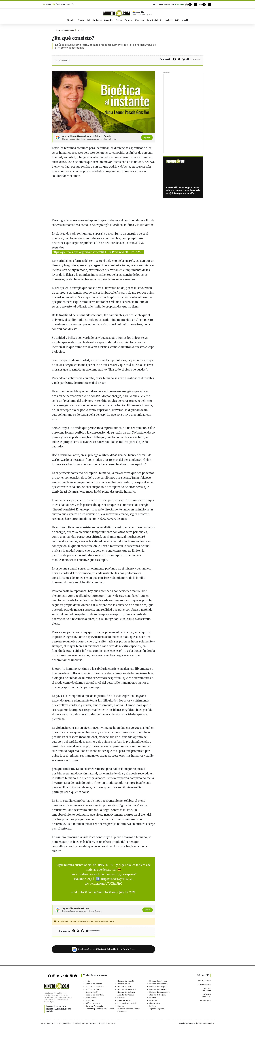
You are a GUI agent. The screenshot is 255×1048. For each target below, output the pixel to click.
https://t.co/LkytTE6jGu (116, 879)
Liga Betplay (154, 1003)
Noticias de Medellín (126, 981)
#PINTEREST (106, 865)
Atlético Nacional (93, 1003)
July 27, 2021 (127, 892)
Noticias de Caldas (93, 989)
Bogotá (81, 20)
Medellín (71, 20)
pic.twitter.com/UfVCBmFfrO (103, 883)
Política (119, 20)
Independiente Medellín (127, 1003)
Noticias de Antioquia (158, 981)
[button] (47, 4)
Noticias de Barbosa (126, 992)
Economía (139, 20)
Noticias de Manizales (95, 986)
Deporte (129, 20)
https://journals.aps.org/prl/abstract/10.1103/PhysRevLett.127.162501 (98, 252)
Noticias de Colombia (158, 984)
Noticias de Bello (124, 986)
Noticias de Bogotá (94, 984)
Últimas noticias (62, 4)
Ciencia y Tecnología (94, 1006)
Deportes (153, 1000)
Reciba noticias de (106, 949)
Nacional (169, 20)
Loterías (152, 998)
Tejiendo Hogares (156, 1009)
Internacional (91, 998)
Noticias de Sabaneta (126, 989)
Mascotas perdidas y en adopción (100, 1009)
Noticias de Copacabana (159, 992)
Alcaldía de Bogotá (157, 995)
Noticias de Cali (124, 984)
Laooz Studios (207, 1023)
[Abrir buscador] (73, 4)
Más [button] (184, 20)
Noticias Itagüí (91, 992)
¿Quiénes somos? (204, 981)
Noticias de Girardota (95, 995)
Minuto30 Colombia (65, 30)
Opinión (81, 30)
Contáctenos (205, 1000)
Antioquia (97, 20)
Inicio (88, 981)
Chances (120, 998)
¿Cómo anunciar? (204, 984)
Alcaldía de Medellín (125, 995)
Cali (88, 20)
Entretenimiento (154, 20)
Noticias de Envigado (158, 986)
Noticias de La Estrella (159, 989)
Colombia (108, 20)
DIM (177, 20)
